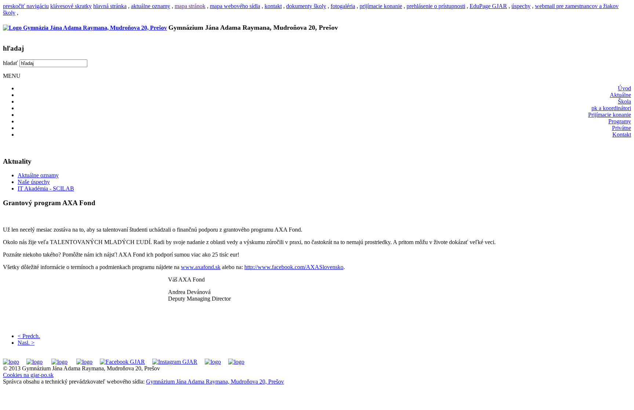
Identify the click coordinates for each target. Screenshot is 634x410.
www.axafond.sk (201, 267)
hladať (10, 63)
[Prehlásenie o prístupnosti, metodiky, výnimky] (236, 362)
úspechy (521, 6)
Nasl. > (26, 343)
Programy (619, 121)
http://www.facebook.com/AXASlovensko (293, 267)
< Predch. (29, 336)
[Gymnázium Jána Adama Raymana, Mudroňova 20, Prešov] (85, 28)
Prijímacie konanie (609, 115)
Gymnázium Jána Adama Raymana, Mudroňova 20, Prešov (215, 381)
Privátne (621, 128)
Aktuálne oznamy (38, 175)
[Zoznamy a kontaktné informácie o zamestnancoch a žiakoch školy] (84, 362)
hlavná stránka (110, 6)
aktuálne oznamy (150, 6)
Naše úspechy (34, 182)
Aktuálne (620, 95)
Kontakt (621, 134)
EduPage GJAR (488, 6)
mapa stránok (190, 6)
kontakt (273, 6)
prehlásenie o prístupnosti (436, 6)
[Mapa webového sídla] (213, 362)
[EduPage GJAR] (11, 362)
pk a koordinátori (611, 108)
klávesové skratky (71, 6)
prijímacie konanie (381, 6)
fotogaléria (343, 6)
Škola (624, 101)
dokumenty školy (306, 6)
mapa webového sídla (235, 6)
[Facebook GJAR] (122, 362)
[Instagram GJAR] (174, 362)
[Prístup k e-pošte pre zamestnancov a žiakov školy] (34, 362)
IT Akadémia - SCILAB (46, 188)
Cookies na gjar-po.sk (28, 375)
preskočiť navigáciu (26, 6)
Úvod (624, 88)
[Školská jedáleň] (59, 362)
